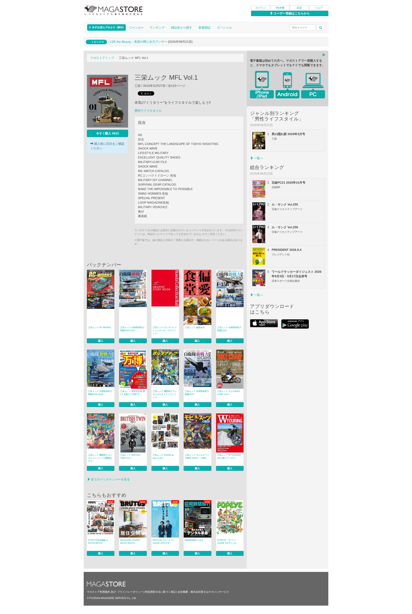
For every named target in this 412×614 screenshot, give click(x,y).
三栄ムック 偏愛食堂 (195, 327)
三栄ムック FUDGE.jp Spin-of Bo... (163, 456)
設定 (299, 7)
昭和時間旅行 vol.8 (194, 540)
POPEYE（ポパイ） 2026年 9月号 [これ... (227, 541)
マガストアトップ (102, 57)
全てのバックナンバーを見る (110, 479)
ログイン (261, 7)
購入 (100, 340)
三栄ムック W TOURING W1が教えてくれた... (229, 456)
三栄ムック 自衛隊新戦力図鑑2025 (197, 392)
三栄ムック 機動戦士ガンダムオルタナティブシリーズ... (165, 394)
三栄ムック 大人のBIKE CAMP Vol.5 (228, 392)
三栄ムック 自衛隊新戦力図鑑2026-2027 (132, 329)
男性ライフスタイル (148, 110)
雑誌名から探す (181, 27)
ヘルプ (319, 7)
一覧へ (258, 158)
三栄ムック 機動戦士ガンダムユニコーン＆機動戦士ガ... (100, 458)
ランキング (157, 27)
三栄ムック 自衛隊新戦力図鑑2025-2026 (100, 392)
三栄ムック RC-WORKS (99, 327)
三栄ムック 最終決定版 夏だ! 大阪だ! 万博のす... (132, 392)
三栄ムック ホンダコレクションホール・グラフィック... (165, 330)
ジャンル (135, 27)
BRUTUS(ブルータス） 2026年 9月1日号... (164, 541)
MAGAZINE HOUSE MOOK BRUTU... (130, 541)
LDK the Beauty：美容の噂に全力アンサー (138, 41)
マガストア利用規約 (98, 591)
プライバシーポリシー (130, 591)
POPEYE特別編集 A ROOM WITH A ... (98, 541)
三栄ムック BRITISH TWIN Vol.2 (130, 456)
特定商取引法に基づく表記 (160, 591)
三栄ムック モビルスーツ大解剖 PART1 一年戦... (197, 456)
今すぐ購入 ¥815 (107, 133)
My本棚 (280, 7)
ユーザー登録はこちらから (291, 13)
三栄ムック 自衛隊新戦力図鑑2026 (229, 329)
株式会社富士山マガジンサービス (210, 591)
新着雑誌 (204, 27)
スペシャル (224, 27)
